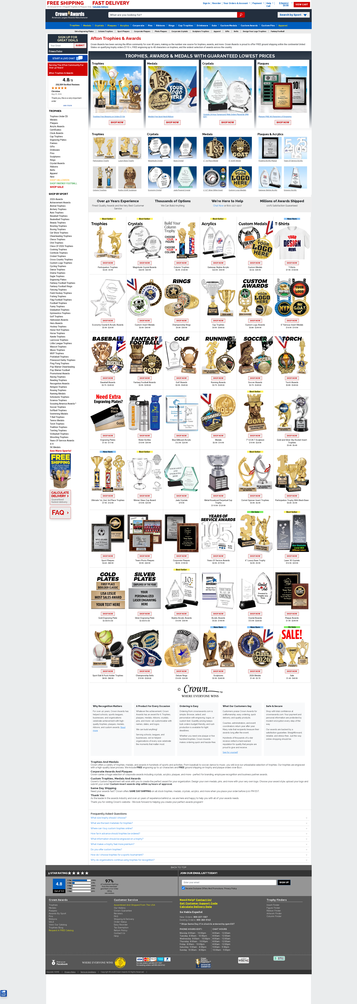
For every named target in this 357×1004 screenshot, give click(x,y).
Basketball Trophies (59, 219)
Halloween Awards (59, 320)
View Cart (302, 4)
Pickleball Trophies (59, 356)
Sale (214, 25)
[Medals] (218, 413)
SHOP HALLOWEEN (59, 180)
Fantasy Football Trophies (62, 283)
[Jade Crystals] (181, 473)
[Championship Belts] (144, 648)
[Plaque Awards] (292, 591)
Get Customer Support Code (199, 903)
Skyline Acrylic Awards (181, 618)
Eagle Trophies (57, 276)
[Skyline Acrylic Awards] (181, 591)
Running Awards (218, 382)
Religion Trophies (58, 387)
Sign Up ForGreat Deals (67, 38)
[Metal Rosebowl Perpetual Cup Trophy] (218, 473)
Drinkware (202, 25)
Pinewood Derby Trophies (62, 360)
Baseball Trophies (58, 216)
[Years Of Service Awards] (218, 533)
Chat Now (218, 205)
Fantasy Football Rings (61, 286)
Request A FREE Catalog (61, 930)
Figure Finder (273, 908)
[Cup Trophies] (218, 298)
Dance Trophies (57, 269)
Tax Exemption (121, 927)
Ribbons (160, 25)
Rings (172, 25)
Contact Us (119, 933)
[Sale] (292, 648)
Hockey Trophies (58, 326)
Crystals (99, 25)
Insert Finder (273, 905)
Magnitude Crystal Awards (144, 267)
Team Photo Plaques (144, 560)
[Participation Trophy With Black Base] (292, 473)
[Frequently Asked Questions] (68, 513)
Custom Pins (268, 25)
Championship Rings (181, 325)
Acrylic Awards (57, 126)
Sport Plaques (108, 560)
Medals (87, 25)
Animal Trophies (58, 206)
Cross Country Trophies (61, 259)
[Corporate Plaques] (181, 533)
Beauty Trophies (58, 222)
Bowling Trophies (58, 226)
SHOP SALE (57, 186)
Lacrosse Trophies (59, 340)
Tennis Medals (57, 420)
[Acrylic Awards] (218, 591)
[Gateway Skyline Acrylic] (218, 240)
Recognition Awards (59, 383)
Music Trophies (57, 350)
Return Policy (120, 930)
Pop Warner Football (60, 370)
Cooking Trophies (58, 249)
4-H (52, 444)
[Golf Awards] (181, 355)
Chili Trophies (56, 242)
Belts (52, 170)
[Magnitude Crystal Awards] (144, 240)
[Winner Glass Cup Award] (144, 473)
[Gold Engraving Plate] (108, 591)
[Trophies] (68, 470)
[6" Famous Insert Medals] (292, 298)
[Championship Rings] (181, 298)
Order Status (120, 922)
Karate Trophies (57, 336)
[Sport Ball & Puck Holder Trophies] (108, 648)
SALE (51, 922)
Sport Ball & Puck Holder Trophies (108, 675)
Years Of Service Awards (62, 440)
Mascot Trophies (58, 346)
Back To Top (178, 867)
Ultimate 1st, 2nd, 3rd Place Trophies (107, 500)
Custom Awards (249, 25)
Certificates (55, 129)
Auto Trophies (56, 212)
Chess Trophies (57, 239)
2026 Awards (56, 199)
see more (67, 105)
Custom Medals (228, 25)
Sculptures (55, 156)
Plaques (112, 25)
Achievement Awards (60, 202)
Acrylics (124, 25)
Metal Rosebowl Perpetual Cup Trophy (218, 501)
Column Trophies (181, 267)
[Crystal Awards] (255, 591)
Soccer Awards (255, 382)
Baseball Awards (107, 382)
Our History (120, 908)
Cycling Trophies (58, 266)
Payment (257, 3)
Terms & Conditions (88, 972)
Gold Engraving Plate (107, 618)
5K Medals (55, 447)
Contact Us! (204, 899)
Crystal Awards (57, 163)
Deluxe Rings (181, 675)
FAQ (116, 916)
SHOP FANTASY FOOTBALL (63, 183)
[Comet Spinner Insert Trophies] (255, 473)
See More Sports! (60, 450)
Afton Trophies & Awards (61, 73)
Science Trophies (58, 400)
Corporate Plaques (181, 560)
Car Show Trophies (59, 232)
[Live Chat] (68, 58)
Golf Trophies (56, 316)
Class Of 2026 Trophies (61, 246)
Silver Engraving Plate (144, 618)
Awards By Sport (57, 913)
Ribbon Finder (274, 910)
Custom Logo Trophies (61, 263)
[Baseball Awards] (108, 355)
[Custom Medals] (255, 240)
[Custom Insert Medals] (144, 298)
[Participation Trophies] (108, 240)
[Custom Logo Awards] (255, 298)
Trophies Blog (56, 927)
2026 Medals (255, 675)
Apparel (282, 25)
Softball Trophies (58, 410)
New (52, 176)
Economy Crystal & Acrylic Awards (107, 325)
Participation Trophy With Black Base (292, 500)
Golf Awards (181, 382)
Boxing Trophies (58, 229)
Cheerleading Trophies (61, 236)
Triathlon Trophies (58, 427)
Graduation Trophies (59, 310)
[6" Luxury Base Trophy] (255, 533)
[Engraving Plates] (108, 413)
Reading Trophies (58, 380)
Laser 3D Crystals (292, 560)
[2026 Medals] (255, 648)
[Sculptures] (218, 648)
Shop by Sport (58, 193)
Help (268, 3)
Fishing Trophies (58, 296)
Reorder (216, 3)
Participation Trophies (108, 267)
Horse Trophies (57, 333)
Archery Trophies (58, 209)
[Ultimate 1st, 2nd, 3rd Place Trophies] (108, 473)
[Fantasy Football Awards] (144, 355)
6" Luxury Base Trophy (255, 560)
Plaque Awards (292, 618)
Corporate (138, 25)
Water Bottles (144, 440)
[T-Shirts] (292, 240)
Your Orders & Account (235, 3)
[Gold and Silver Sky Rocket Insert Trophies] (292, 413)
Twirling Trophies (58, 430)
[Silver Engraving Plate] (144, 591)
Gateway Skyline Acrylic (218, 267)
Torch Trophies (57, 423)
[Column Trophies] (181, 240)
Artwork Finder (274, 913)
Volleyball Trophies (59, 434)
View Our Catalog (58, 924)
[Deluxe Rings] (181, 648)
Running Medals (58, 393)
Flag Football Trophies (61, 299)
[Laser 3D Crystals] (292, 533)
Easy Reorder (121, 924)
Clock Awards (56, 133)
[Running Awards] (218, 355)
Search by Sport (290, 14)
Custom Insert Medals (145, 325)
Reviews (118, 913)
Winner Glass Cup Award (145, 500)
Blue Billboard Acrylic (181, 440)
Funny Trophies (57, 306)
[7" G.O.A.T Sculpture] (255, 413)
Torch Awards (292, 382)
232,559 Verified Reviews (68, 84)
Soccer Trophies (58, 407)
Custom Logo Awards (255, 325)
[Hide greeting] (31, 958)
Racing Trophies (58, 377)
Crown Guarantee (123, 910)
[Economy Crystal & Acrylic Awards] (108, 298)
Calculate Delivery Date (196, 906)
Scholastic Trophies (59, 397)
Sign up (284, 882)
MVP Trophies (57, 353)
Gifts (52, 146)
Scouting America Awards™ (63, 403)
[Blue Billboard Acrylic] (181, 413)
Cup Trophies (185, 25)
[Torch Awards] (292, 355)
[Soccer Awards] (255, 355)
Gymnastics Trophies (60, 313)
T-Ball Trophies (57, 417)
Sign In (206, 3)
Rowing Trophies (58, 390)
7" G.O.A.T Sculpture (255, 440)
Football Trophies (58, 303)
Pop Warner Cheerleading (62, 366)
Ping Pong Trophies (59, 363)
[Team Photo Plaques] (144, 533)
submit (80, 45)
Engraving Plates (58, 140)
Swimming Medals (59, 413)
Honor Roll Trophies (59, 330)
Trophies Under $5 (59, 116)
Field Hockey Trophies (61, 293)
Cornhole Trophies (59, 253)
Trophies (75, 25)
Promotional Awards (60, 373)
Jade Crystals (181, 500)
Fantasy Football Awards (145, 382)
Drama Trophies (57, 273)
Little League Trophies (61, 343)
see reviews (109, 893)
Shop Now (117, 122)
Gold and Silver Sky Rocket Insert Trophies (292, 441)
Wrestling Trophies (59, 437)
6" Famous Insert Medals (292, 325)
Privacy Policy (55, 51)
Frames (53, 143)
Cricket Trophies (58, 256)
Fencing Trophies (58, 289)
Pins (150, 25)
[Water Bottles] (144, 413)
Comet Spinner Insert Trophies (255, 500)
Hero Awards (56, 323)
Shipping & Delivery (124, 919)
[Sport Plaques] (108, 533)
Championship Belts (145, 675)
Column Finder (274, 916)
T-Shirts (292, 267)
